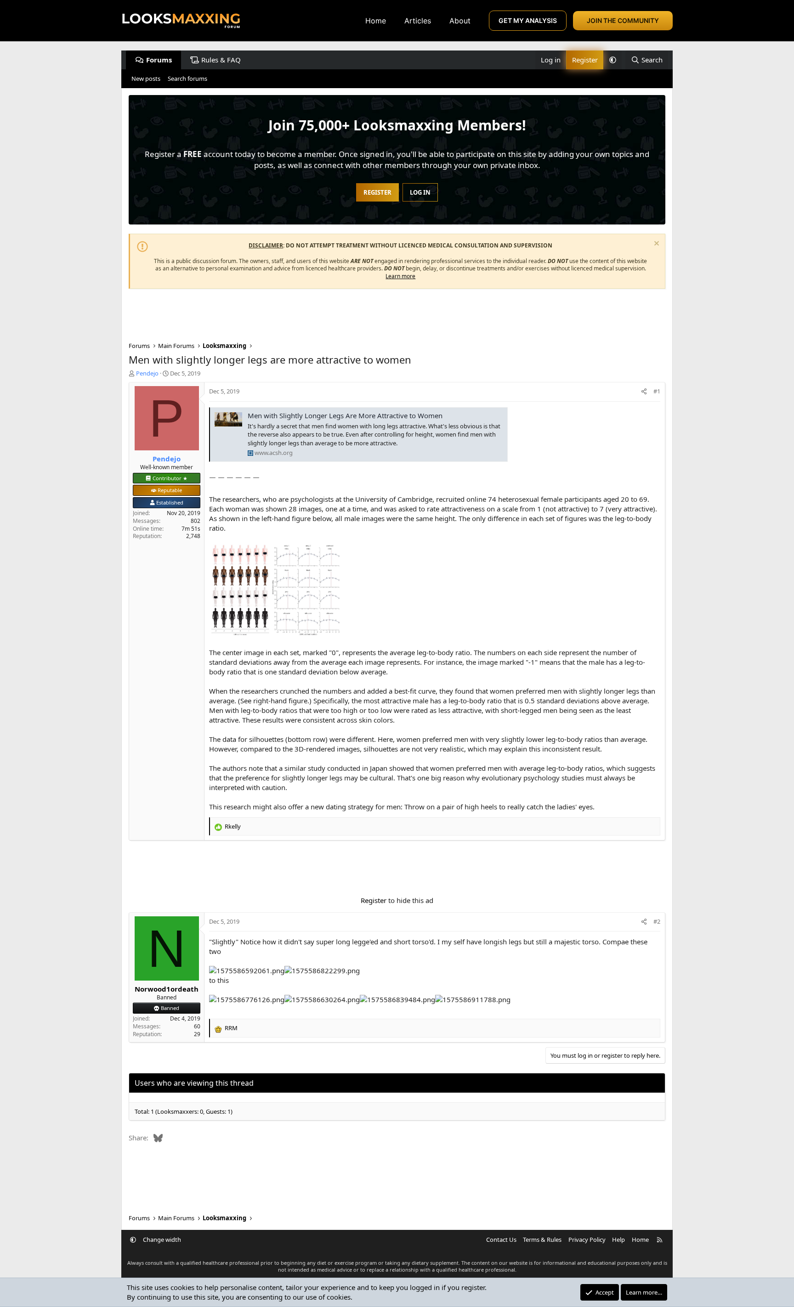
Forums (159, 59)
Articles (417, 20)
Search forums (187, 78)
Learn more (400, 276)
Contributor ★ (170, 478)
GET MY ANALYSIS (528, 20)
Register (373, 900)
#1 (656, 391)
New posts (145, 78)
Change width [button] (162, 1239)
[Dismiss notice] (655, 244)
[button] (612, 59)
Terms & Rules (542, 1239)
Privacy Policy (587, 1239)
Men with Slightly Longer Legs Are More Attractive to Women (345, 415)
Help (618, 1239)
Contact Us (501, 1239)
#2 (656, 921)
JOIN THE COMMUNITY (623, 20)
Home (375, 20)
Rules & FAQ (221, 59)
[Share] (644, 391)
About (460, 20)
